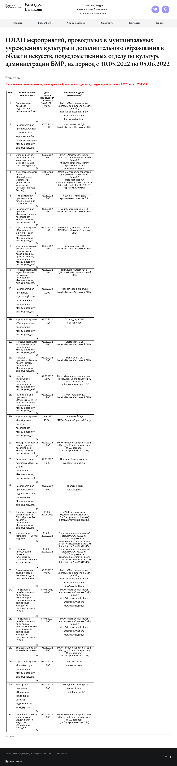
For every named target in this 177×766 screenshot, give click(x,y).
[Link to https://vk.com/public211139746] (155, 9)
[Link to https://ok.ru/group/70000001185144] (165, 9)
